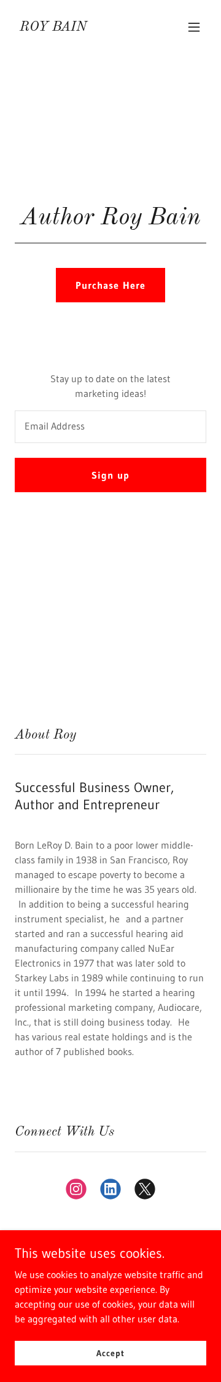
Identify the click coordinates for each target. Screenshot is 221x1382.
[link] (53, 27)
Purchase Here (110, 285)
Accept (110, 1352)
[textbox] (110, 426)
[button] (194, 27)
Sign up (110, 475)
